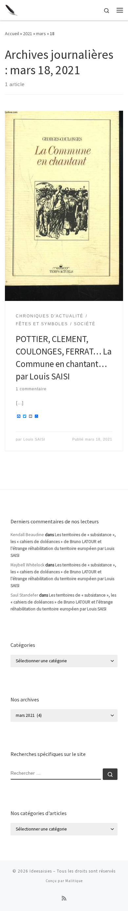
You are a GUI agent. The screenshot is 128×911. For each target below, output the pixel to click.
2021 (27, 33)
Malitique (74, 880)
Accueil (12, 33)
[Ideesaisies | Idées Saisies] (11, 9)
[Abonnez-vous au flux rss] (64, 898)
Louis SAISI (34, 439)
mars (41, 33)
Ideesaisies (41, 871)
